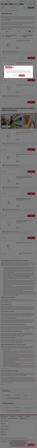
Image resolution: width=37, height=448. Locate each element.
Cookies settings (14, 75)
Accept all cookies (21, 75)
